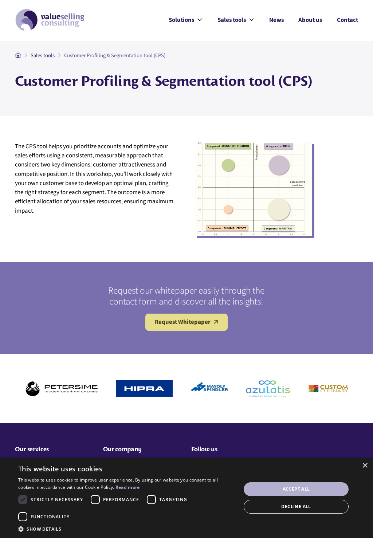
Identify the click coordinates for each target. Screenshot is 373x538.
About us (310, 20)
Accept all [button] (296, 489)
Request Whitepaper (183, 322)
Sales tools (235, 20)
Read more (127, 487)
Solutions (186, 20)
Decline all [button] (296, 506)
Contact (347, 20)
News (276, 20)
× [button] (365, 465)
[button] (126, 529)
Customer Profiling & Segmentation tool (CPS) (114, 55)
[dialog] (186, 498)
